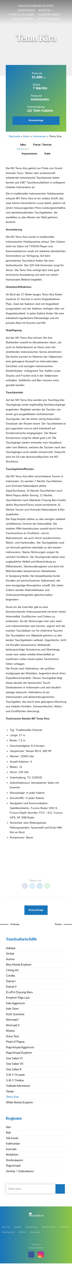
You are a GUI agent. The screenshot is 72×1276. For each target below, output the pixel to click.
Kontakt (17, 1227)
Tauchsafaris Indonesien (28, 872)
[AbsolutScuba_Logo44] (36, 1216)
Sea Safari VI (14, 1058)
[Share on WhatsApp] (47, 886)
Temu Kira (12, 1096)
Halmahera (25, 866)
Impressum (35, 1232)
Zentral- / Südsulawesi (20, 1171)
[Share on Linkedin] (40, 886)
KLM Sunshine (15, 1014)
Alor (12, 866)
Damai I (11, 981)
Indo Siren (12, 1008)
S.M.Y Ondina (15, 1080)
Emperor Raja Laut (18, 997)
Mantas (45, 10)
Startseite (14, 136)
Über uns (6, 1227)
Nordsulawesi (14, 1160)
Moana (10, 1030)
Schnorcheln (49, 14)
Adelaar (11, 948)
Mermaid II (12, 1025)
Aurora (10, 959)
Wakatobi (52, 872)
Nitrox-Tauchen (21, 14)
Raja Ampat (56, 866)
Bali (8, 1132)
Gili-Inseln (12, 1138)
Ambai (10, 953)
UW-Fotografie (48, 18)
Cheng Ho (12, 970)
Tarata (10, 1091)
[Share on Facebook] (25, 886)
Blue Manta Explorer (18, 964)
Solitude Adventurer (18, 1085)
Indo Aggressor (15, 1003)
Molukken (12, 1154)
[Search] (60, 1189)
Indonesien (39, 136)
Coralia (10, 975)
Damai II (11, 986)
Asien (26, 136)
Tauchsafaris (22, 18)
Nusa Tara (12, 1036)
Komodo (41, 866)
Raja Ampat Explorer (19, 1052)
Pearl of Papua (15, 1041)
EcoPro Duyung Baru (19, 992)
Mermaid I (12, 1019)
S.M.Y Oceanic (15, 1074)
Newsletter (64, 1227)
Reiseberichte (8, 1232)
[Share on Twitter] (32, 886)
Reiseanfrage (31, 1227)
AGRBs (22, 1232)
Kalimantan (13, 1143)
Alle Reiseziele (48, 1227)
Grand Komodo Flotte (36, 5)
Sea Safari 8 (13, 1069)
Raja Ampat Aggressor (20, 1047)
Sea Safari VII (14, 1063)
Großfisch (26, 10)
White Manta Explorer (19, 1102)
